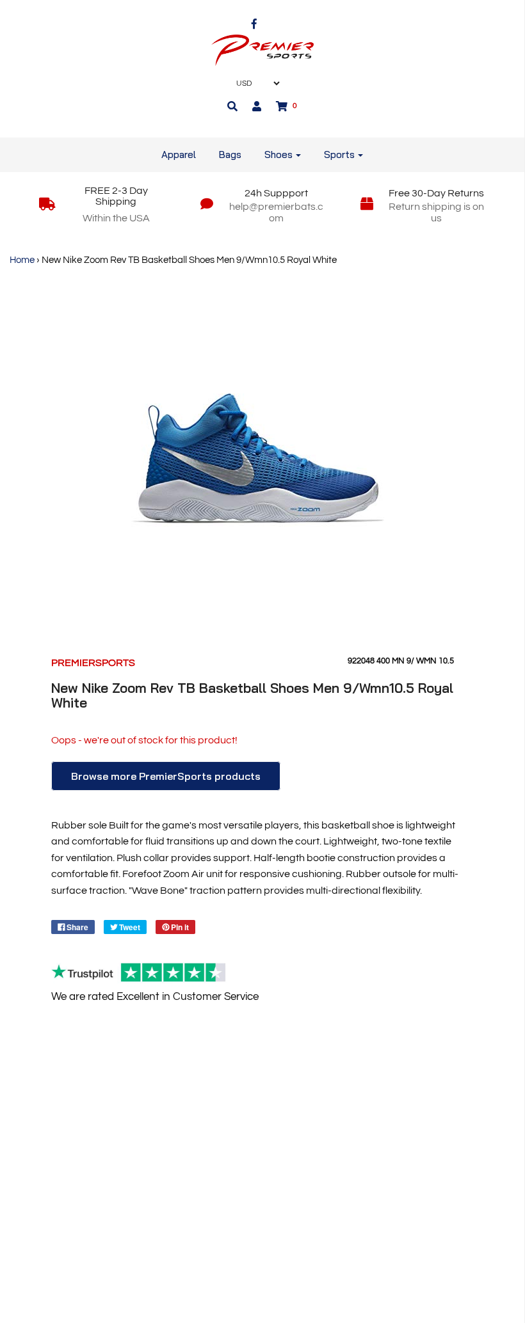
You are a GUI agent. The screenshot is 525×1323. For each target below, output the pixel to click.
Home (22, 260)
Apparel (178, 154)
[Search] (232, 106)
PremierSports (93, 663)
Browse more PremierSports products (166, 776)
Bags (230, 154)
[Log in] (257, 106)
